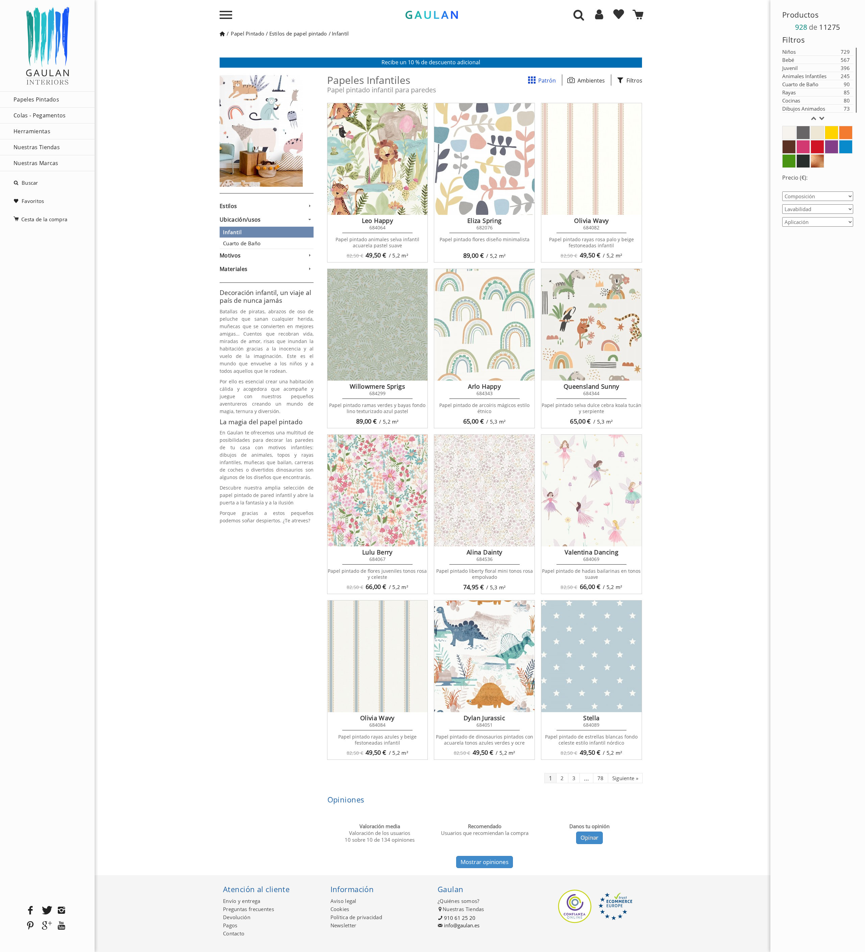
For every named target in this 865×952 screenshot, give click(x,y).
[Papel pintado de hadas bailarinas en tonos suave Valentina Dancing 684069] (591, 490)
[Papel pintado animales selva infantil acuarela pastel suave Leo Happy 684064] (377, 159)
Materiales (233, 269)
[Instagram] (61, 910)
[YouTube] (61, 926)
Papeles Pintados (36, 99)
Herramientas (32, 131)
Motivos (230, 255)
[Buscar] (579, 15)
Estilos (228, 206)
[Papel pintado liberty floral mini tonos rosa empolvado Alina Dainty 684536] (484, 490)
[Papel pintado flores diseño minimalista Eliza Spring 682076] (484, 159)
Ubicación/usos (240, 219)
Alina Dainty (484, 552)
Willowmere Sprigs (377, 386)
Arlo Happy (484, 386)
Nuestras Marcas (36, 163)
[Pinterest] (30, 926)
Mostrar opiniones (485, 862)
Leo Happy (377, 221)
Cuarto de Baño (242, 243)
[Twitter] (46, 910)
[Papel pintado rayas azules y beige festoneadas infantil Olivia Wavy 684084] (377, 656)
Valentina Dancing (591, 552)
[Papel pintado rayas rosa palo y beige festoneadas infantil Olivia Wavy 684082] (591, 159)
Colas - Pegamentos (40, 115)
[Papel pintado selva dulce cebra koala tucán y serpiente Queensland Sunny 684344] (591, 325)
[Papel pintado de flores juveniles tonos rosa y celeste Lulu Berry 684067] (377, 490)
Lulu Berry (377, 552)
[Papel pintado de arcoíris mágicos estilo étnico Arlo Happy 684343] (484, 325)
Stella (591, 718)
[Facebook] (30, 910)
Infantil (232, 232)
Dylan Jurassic (484, 718)
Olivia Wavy (591, 221)
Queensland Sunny (591, 386)
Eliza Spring (484, 221)
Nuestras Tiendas (37, 147)
